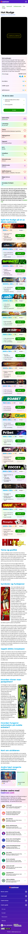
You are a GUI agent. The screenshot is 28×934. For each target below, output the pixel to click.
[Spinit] (14, 261)
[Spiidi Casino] (14, 347)
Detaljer (21, 230)
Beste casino (4, 891)
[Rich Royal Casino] (14, 486)
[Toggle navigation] (26, 1)
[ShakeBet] (14, 505)
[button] (0, 778)
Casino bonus (4, 900)
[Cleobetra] (14, 364)
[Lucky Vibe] (14, 245)
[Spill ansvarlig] (6, 925)
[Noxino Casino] (14, 381)
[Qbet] (14, 415)
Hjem (3, 6)
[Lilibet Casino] (14, 296)
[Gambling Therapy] (17, 925)
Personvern (4, 916)
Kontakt (4, 913)
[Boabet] (14, 398)
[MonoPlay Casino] (14, 522)
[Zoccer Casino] (14, 467)
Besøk (19, 235)
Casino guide (4, 905)
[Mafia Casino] (14, 449)
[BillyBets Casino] (14, 313)
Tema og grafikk (9, 104)
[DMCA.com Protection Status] (6, 929)
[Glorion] (14, 330)
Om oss (3, 909)
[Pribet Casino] (14, 432)
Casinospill (9, 6)
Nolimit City (5, 119)
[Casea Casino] (14, 279)
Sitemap (4, 920)
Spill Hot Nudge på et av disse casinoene (12, 100)
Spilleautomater (17, 6)
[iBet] (14, 226)
